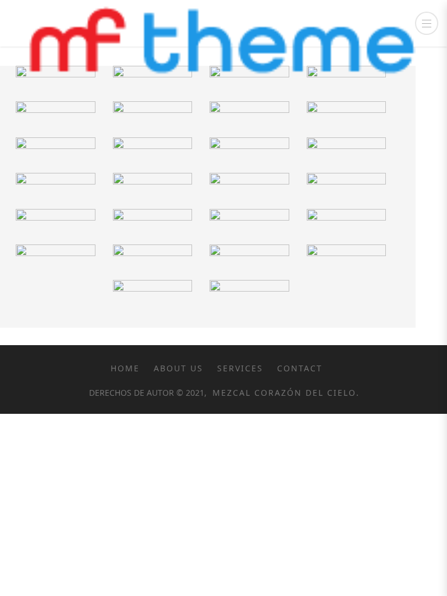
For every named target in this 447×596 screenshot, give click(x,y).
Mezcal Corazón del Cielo (282, 392)
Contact (299, 368)
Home (125, 368)
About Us (178, 368)
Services (240, 368)
